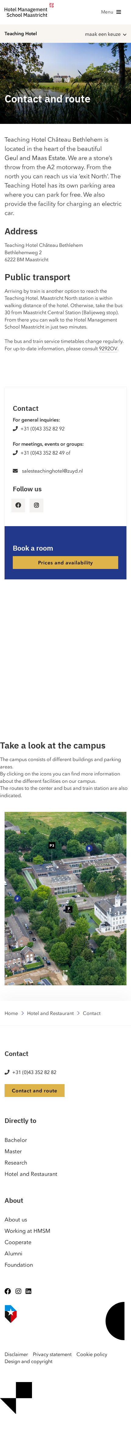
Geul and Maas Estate (35, 158)
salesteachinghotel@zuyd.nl (52, 471)
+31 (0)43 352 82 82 (34, 1072)
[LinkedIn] (28, 1291)
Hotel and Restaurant (50, 1013)
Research (16, 1162)
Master (13, 1151)
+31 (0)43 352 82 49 (42, 453)
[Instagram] (18, 1291)
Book (2, 1433)
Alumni (14, 1253)
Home (11, 1013)
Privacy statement (52, 1354)
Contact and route (34, 1090)
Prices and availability (65, 562)
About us (16, 1219)
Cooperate (18, 1242)
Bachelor (16, 1140)
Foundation (19, 1265)
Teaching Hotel (21, 34)
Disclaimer (16, 1354)
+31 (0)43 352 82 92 (42, 429)
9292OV (108, 348)
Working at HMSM (27, 1231)
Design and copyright (28, 1361)
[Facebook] (8, 1291)
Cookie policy (91, 1354)
